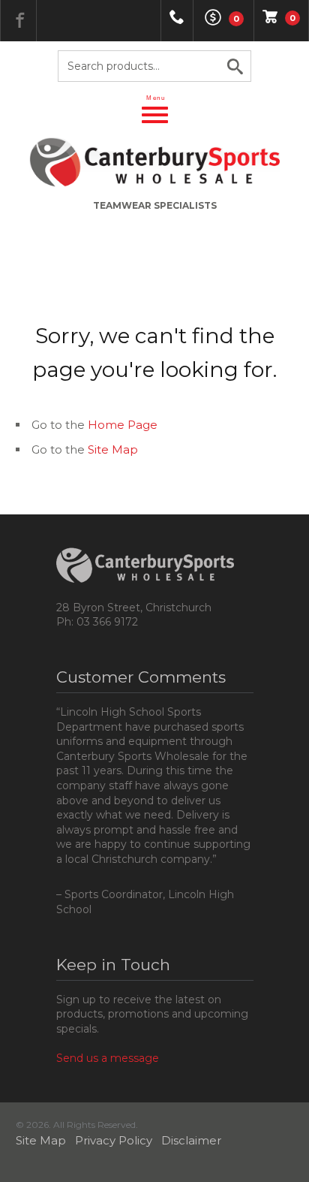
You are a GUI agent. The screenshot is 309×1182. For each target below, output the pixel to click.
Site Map (113, 449)
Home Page (123, 425)
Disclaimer (191, 1140)
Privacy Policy (113, 1140)
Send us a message (107, 1058)
